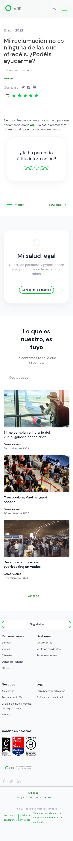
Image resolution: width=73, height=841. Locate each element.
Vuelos (6, 649)
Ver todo (33, 596)
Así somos (8, 691)
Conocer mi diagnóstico (36, 289)
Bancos (6, 642)
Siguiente (55, 205)
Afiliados (33, 792)
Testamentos (44, 642)
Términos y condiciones (50, 691)
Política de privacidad (49, 697)
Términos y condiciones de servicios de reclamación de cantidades (48, 818)
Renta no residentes (48, 649)
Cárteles (7, 655)
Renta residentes (46, 655)
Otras (5, 668)
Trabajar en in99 (12, 697)
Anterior (18, 205)
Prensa (6, 714)
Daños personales (13, 661)
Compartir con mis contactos (33, 797)
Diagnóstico (36, 624)
